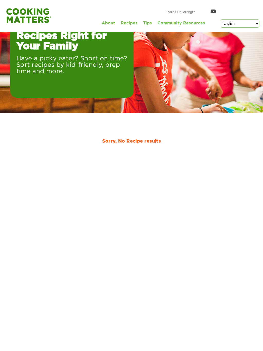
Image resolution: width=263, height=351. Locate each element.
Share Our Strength (180, 12)
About (108, 23)
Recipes (129, 23)
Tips (147, 23)
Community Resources (181, 23)
